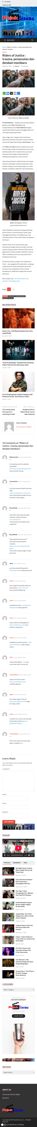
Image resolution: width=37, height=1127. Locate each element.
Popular (7, 862)
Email (4, 803)
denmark (11, 296)
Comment (6, 769)
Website (5, 812)
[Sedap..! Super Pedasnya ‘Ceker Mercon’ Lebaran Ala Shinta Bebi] (8, 937)
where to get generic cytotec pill (19, 493)
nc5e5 (11, 581)
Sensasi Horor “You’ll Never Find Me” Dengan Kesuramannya (25, 973)
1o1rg (11, 637)
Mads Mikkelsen (20, 296)
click (21, 743)
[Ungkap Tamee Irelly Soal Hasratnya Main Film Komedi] (8, 925)
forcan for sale (23, 588)
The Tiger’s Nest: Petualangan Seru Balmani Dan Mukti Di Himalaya (24, 893)
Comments (17, 862)
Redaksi (17, 66)
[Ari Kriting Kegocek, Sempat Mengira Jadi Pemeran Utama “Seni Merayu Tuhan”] (18, 382)
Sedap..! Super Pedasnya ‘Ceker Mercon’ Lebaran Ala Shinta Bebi (25, 939)
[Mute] (29, 855)
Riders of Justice (8, 298)
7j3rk (11, 657)
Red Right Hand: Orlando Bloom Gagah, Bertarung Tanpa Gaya (24, 870)
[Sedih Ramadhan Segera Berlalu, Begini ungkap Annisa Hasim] (8, 903)
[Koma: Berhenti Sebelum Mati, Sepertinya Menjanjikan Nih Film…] (8, 880)
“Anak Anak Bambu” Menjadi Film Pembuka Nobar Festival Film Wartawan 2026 (18, 364)
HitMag (21, 1124)
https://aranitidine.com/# (17, 682)
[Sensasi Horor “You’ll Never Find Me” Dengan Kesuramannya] (8, 971)
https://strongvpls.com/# (17, 701)
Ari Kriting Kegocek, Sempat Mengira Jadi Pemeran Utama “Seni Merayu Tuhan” (17, 395)
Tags (25, 862)
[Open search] (32, 40)
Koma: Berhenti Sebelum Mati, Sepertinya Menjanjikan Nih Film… (24, 881)
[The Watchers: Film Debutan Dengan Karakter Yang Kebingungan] (8, 960)
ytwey (11, 714)
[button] (4, 1124)
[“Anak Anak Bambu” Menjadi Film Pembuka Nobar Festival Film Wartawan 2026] (18, 351)
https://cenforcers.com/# (17, 625)
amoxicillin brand (15, 570)
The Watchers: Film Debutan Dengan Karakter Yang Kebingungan (24, 962)
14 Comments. (25, 66)
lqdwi (11, 694)
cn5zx (11, 600)
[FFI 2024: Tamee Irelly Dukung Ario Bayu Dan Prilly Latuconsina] (8, 948)
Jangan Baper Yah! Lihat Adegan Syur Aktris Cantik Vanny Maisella (24, 916)
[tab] (6, 863)
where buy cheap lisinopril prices (20, 469)
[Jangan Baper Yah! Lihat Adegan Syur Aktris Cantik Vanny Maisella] (8, 914)
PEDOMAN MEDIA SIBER (11, 1094)
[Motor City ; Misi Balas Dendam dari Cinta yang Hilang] (18, 319)
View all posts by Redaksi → (23, 428)
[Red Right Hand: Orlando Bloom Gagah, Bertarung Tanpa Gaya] (8, 868)
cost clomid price (14, 519)
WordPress (13, 1124)
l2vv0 (11, 618)
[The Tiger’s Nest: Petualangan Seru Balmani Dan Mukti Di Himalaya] (8, 891)
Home (4, 47)
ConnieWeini (13, 675)
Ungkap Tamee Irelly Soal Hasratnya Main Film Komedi (24, 927)
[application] (18, 848)
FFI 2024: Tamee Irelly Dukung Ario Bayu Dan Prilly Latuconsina (23, 950)
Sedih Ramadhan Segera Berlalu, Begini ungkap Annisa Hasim (24, 904)
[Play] (5, 855)
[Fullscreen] (32, 855)
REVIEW (4, 52)
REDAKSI (5, 1098)
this (24, 662)
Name (4, 794)
